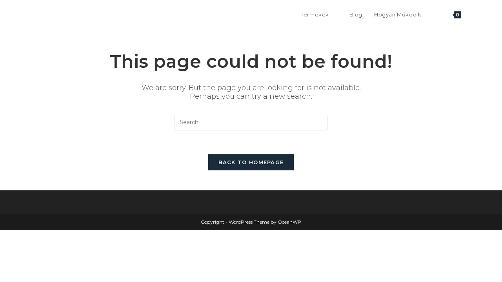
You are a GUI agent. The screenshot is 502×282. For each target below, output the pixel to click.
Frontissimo (53, 14)
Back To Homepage (251, 162)
